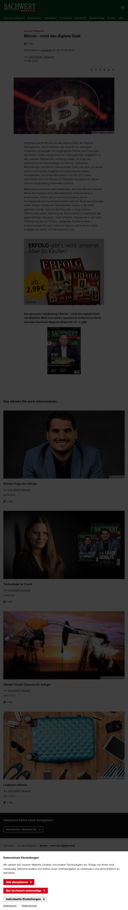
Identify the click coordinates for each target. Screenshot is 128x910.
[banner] (64, 455)
